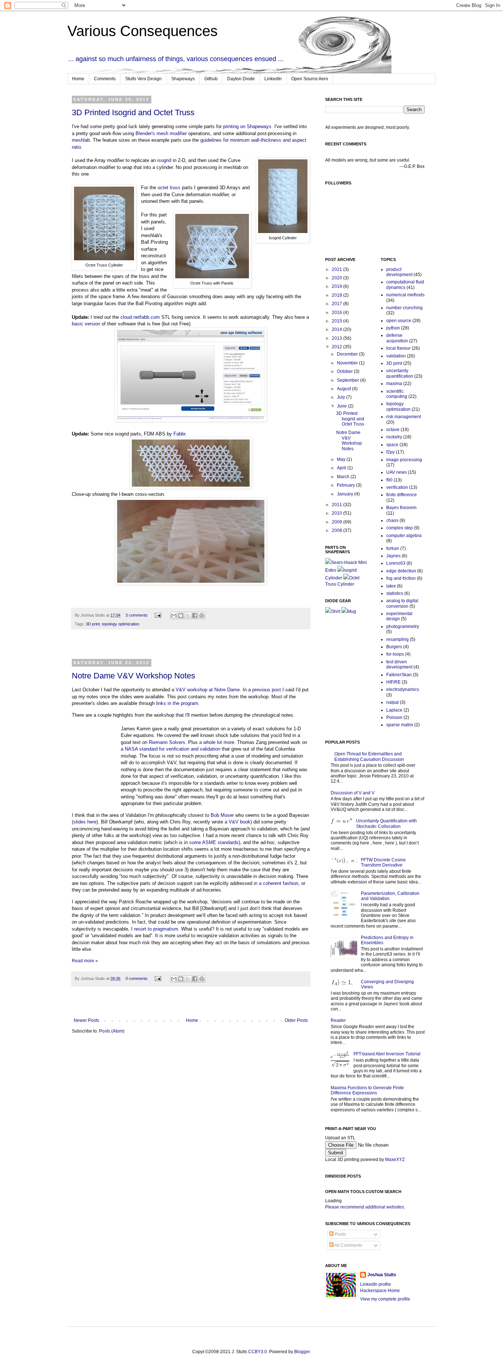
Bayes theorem (401, 507)
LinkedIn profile (375, 1284)
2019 (337, 286)
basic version (86, 324)
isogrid (164, 160)
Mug (351, 611)
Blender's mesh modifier (161, 133)
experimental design (399, 616)
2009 (337, 522)
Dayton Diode (241, 78)
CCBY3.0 (257, 1351)
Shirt (335, 611)
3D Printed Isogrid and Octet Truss (133, 112)
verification (397, 487)
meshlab (81, 140)
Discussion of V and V (352, 792)
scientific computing (396, 394)
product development (399, 272)
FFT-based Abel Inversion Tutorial (387, 1053)
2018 (337, 295)
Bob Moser (222, 815)
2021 (337, 269)
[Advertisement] (191, 649)
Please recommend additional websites (364, 1207)
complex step (399, 527)
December (348, 354)
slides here (84, 822)
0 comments (137, 978)
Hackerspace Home (380, 1290)
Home (78, 78)
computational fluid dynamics (405, 284)
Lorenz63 (395, 563)
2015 (337, 321)
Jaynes (393, 555)
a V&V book (237, 822)
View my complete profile (385, 1299)
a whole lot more (216, 742)
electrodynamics (402, 689)
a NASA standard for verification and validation (170, 749)
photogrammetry (402, 626)
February (346, 485)
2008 (337, 530)
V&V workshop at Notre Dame (208, 689)
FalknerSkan (399, 674)
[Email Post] (157, 615)
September (348, 380)
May (342, 459)
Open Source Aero (309, 78)
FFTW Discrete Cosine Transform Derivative (383, 862)
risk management (403, 416)
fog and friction (401, 578)
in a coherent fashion (276, 883)
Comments (105, 78)
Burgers (394, 646)
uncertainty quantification (399, 373)
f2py (390, 452)
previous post (266, 689)
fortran (392, 548)
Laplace (394, 710)
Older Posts (296, 1020)
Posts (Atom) (111, 1031)
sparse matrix (399, 724)
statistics (394, 593)
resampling (397, 639)
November (348, 363)
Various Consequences (142, 31)
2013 (337, 338)
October (345, 371)
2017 (337, 303)
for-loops (395, 654)
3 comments (137, 615)
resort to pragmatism (156, 929)
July (341, 397)
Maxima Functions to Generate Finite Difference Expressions (367, 1090)
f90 (389, 480)
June (342, 406)
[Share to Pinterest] (201, 615)
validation (396, 356)
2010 (337, 513)
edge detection (401, 571)
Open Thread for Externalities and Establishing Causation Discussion (369, 756)
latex (391, 586)
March (344, 476)
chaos (392, 520)
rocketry (394, 437)
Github (211, 78)
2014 (337, 329)
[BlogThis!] (180, 615)
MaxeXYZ (395, 1159)
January (345, 494)
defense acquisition (397, 338)
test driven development (399, 664)
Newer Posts (86, 1020)
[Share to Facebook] (194, 615)
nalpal (392, 702)
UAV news (396, 472)
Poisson (394, 717)
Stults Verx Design (143, 78)
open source (398, 320)
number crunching (404, 307)
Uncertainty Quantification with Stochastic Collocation (386, 823)
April (342, 467)
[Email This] (173, 615)
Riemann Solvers (167, 742)
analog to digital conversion (402, 603)
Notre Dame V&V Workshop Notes (133, 675)
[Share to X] (187, 615)
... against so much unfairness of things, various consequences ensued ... (176, 59)
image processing (404, 459)
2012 (337, 346)
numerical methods (405, 294)
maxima (394, 383)
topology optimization (120, 624)
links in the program (177, 703)
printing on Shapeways (247, 126)
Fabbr (179, 434)
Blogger (302, 1351)
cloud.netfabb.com (140, 317)
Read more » (85, 960)
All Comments (348, 1245)
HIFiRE (393, 682)
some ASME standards (214, 842)
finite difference (401, 494)
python (393, 328)
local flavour (398, 348)
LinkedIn (273, 78)
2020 (337, 277)
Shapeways (183, 78)
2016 (337, 312)
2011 (337, 504)
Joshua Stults (381, 1274)
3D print (93, 624)
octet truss (169, 187)
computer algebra (404, 535)
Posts (340, 1234)
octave (393, 429)
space (392, 444)
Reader (338, 1020)
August (344, 388)
